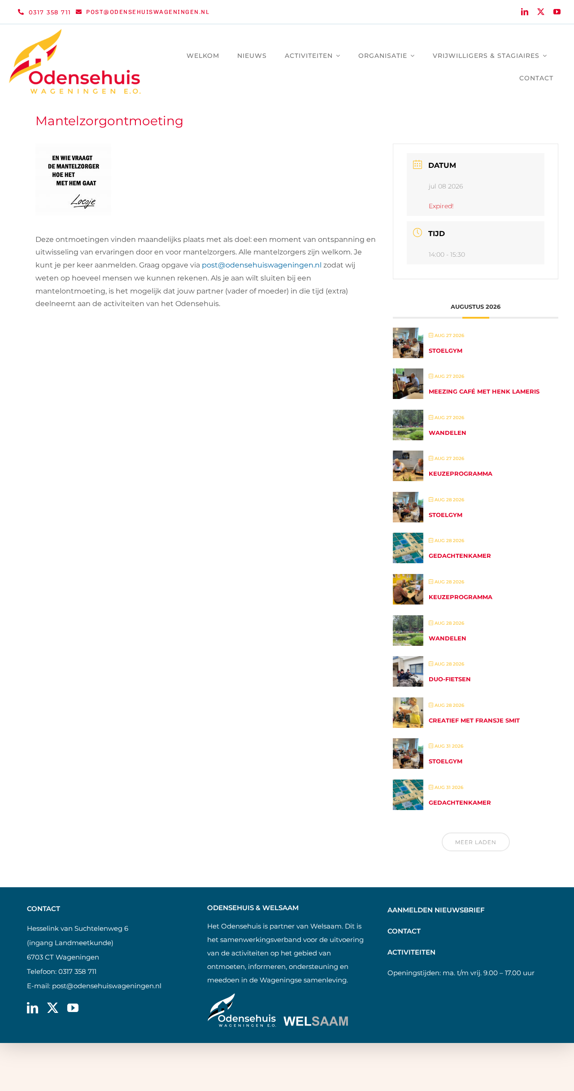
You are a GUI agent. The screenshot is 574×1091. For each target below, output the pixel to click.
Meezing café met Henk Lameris (484, 391)
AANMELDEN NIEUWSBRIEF (436, 910)
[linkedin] (524, 11)
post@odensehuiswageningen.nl (106, 985)
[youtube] (557, 11)
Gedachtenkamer (460, 555)
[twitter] (540, 11)
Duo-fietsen (450, 679)
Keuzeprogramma (460, 473)
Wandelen (447, 432)
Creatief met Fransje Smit (474, 720)
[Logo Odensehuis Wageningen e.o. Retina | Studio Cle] (75, 32)
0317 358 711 (77, 971)
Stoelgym (445, 350)
